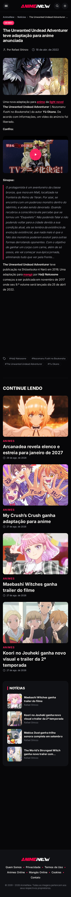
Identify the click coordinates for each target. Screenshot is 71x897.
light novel (57, 102)
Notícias (21, 17)
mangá (28, 274)
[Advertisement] (35, 328)
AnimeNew (8, 17)
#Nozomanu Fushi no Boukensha (49, 358)
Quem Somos (14, 867)
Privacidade (33, 867)
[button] (35, 154)
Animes (8, 23)
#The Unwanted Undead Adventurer (23, 364)
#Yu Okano (53, 364)
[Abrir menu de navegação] (6, 6)
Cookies (56, 872)
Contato (35, 877)
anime (41, 102)
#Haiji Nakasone (17, 358)
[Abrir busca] (57, 6)
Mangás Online (38, 872)
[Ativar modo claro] (65, 6)
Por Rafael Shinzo (17, 49)
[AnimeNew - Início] (35, 6)
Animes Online (16, 872)
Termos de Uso (54, 867)
